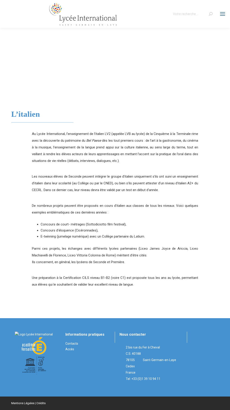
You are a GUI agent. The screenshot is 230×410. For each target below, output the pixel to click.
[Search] (210, 14)
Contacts (71, 343)
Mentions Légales (22, 403)
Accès (69, 349)
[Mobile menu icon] (223, 14)
